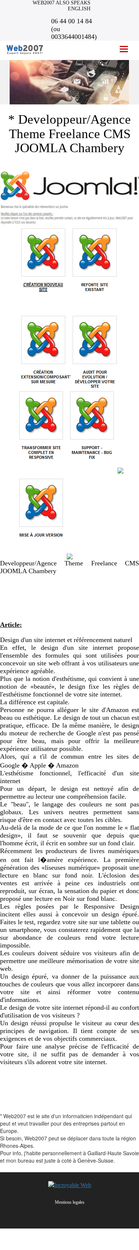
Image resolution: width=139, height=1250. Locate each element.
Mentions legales (70, 1202)
